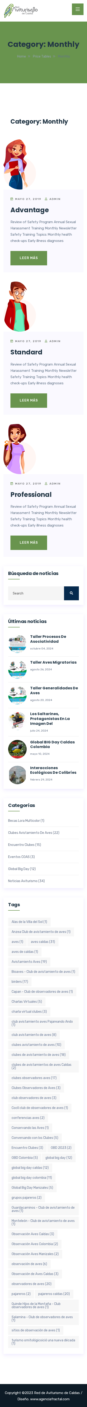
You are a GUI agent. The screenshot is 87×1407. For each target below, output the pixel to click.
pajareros (21, 1294)
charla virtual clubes (29, 1012)
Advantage (29, 210)
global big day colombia (32, 1178)
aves (17, 942)
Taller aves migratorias (53, 662)
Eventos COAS (19, 857)
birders (20, 982)
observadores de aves (32, 1284)
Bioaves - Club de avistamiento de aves (43, 972)
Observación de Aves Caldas (35, 1274)
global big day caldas (30, 1168)
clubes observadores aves (34, 1078)
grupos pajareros (27, 1198)
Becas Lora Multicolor (24, 820)
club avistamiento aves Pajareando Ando (42, 1023)
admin (54, 199)
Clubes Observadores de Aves (36, 1088)
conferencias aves (28, 1118)
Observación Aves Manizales (35, 1254)
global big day (58, 1158)
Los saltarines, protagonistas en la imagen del (50, 719)
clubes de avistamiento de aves (39, 1055)
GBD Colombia (25, 1158)
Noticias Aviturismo (23, 881)
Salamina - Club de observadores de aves (42, 1318)
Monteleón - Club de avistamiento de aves (43, 1222)
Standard (26, 352)
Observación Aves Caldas (33, 1234)
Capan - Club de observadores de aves (42, 992)
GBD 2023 (61, 1148)
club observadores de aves (34, 1098)
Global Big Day (18, 869)
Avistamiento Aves (29, 962)
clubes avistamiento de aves (36, 1045)
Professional (31, 494)
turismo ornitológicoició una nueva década (43, 1342)
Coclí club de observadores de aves (40, 1108)
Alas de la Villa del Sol (29, 922)
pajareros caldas (54, 1294)
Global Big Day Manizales (32, 1188)
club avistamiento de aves (34, 1035)
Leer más (29, 258)
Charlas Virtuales (27, 1002)
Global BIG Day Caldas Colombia (52, 745)
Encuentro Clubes (21, 845)
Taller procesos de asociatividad (48, 639)
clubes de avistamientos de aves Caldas (41, 1066)
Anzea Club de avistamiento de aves (41, 932)
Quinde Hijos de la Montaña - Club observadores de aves (36, 1305)
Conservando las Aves (30, 1128)
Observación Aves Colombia (35, 1244)
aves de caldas (25, 952)
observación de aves (29, 1264)
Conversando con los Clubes (35, 1138)
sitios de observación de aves (36, 1330)
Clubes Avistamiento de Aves (30, 833)
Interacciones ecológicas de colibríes (53, 770)
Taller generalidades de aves (54, 691)
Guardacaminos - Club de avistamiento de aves (43, 1209)
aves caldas (43, 942)
